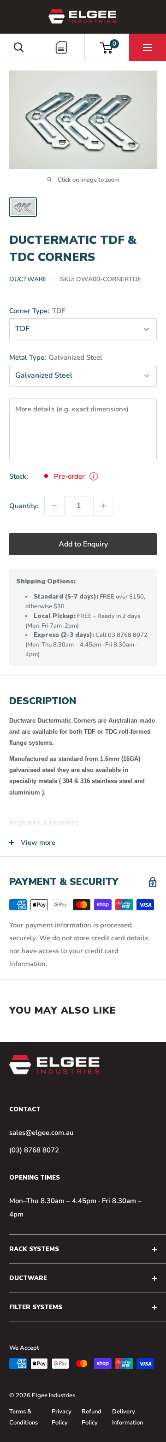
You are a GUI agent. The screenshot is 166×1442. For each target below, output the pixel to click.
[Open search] (19, 47)
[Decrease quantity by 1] (54, 506)
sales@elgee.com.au (41, 1132)
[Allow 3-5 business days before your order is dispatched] (93, 476)
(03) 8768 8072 (34, 1150)
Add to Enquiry (83, 544)
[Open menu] (147, 47)
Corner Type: (37, 310)
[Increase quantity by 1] (103, 506)
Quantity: (24, 505)
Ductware (28, 279)
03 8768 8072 (128, 635)
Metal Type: (55, 357)
